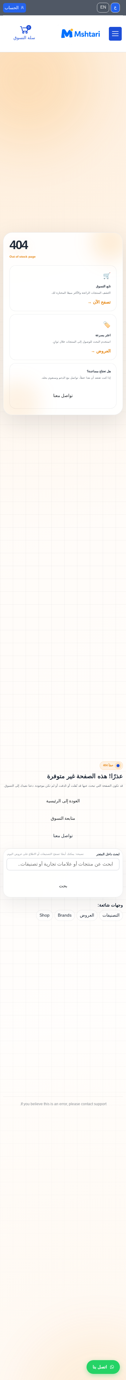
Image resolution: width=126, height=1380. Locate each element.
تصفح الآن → (99, 302)
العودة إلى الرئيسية (63, 800)
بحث (63, 885)
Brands (65, 915)
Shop (44, 915)
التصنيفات (111, 915)
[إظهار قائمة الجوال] (114, 34)
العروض (87, 915)
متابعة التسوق (63, 818)
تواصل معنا (63, 835)
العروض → (101, 350)
